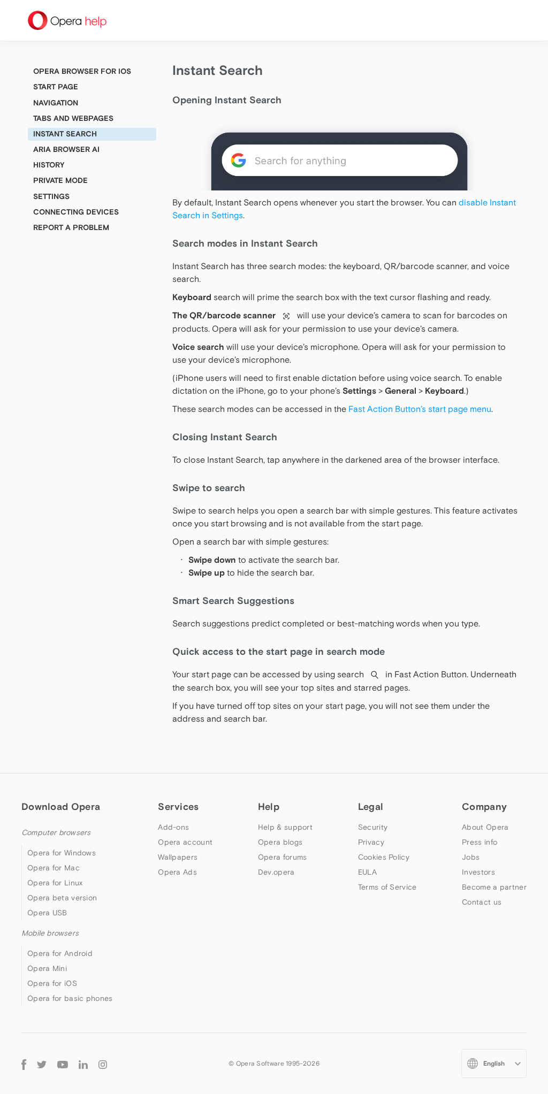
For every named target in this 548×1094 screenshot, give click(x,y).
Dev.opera (276, 872)
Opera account (185, 842)
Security (372, 827)
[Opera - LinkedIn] (83, 1064)
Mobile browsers (50, 933)
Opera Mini (47, 968)
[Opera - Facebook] (24, 1063)
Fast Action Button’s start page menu (418, 409)
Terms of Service (387, 887)
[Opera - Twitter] (42, 1064)
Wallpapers (177, 857)
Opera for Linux (55, 882)
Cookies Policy (383, 857)
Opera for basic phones (70, 998)
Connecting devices (76, 212)
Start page (55, 86)
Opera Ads (177, 872)
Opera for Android (60, 953)
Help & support (285, 827)
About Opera (485, 827)
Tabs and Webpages (73, 118)
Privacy (371, 842)
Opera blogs (280, 842)
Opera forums (282, 857)
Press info (479, 842)
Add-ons (173, 827)
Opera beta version (62, 897)
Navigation (55, 102)
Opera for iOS (52, 983)
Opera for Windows (61, 852)
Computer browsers (55, 832)
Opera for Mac (53, 867)
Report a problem (71, 227)
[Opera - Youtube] (62, 1064)
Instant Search (65, 133)
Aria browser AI (66, 149)
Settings (51, 196)
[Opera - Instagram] (102, 1064)
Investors (478, 872)
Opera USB (47, 912)
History (48, 164)
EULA (367, 872)
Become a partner (494, 887)
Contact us (481, 902)
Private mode (60, 180)
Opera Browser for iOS (82, 71)
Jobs (471, 857)
